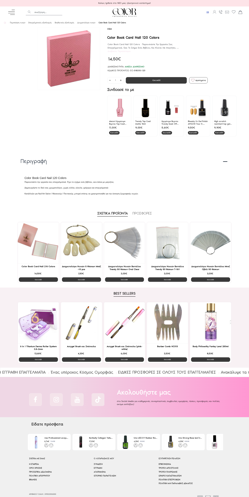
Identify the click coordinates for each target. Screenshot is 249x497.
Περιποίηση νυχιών (17, 23)
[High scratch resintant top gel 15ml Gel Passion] (224, 107)
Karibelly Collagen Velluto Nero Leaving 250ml (101, 438)
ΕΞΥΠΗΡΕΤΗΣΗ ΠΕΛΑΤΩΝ (169, 458)
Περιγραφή (33, 161)
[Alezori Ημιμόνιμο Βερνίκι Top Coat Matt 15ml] (119, 107)
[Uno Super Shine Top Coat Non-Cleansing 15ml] (215, 442)
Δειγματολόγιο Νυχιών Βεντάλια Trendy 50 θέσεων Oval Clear (124, 268)
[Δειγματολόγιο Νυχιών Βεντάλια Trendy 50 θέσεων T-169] (167, 242)
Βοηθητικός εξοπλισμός (64, 23)
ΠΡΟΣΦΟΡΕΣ (142, 213)
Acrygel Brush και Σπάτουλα (81, 346)
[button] (156, 80)
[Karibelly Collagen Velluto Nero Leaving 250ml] (81, 442)
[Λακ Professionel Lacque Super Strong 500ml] (36, 442)
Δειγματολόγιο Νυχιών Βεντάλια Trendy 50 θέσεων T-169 (167, 268)
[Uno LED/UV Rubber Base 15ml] (125, 442)
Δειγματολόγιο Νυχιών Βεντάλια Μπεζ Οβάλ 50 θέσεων (210, 268)
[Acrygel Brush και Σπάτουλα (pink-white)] (124, 322)
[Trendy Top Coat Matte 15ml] (145, 107)
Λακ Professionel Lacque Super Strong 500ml (56, 438)
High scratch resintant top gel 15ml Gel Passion (222, 122)
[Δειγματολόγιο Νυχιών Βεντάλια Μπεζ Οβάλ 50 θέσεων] (210, 242)
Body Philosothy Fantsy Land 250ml (211, 346)
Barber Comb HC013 (167, 346)
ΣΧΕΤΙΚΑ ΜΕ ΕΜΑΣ (37, 458)
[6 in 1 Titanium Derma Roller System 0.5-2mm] (38, 322)
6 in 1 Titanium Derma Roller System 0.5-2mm (38, 348)
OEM (109, 29)
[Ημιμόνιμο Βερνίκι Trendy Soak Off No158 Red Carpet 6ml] (171, 107)
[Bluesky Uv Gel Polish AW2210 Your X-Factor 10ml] (198, 107)
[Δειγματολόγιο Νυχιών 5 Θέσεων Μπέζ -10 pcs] (81, 242)
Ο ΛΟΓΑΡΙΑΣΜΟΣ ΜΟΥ (104, 458)
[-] (110, 80)
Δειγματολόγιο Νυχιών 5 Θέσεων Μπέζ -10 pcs (81, 268)
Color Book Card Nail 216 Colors (38, 266)
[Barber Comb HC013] (167, 322)
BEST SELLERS (124, 293)
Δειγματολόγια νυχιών (86, 23)
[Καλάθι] (240, 12)
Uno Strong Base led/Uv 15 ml (190, 438)
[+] (120, 80)
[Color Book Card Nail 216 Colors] (38, 242)
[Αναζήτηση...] (29, 12)
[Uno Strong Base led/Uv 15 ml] (170, 442)
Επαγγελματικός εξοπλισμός (40, 23)
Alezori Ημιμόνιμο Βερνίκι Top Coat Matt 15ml (117, 122)
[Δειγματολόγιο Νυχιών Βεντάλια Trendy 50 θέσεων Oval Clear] (124, 242)
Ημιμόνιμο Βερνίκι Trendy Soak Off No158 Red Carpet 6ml (170, 122)
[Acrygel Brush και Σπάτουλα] (81, 322)
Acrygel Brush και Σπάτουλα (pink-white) (124, 348)
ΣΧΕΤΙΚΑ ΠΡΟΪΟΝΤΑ (112, 213)
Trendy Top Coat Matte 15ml (143, 122)
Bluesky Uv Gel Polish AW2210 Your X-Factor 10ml (198, 122)
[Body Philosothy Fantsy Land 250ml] (210, 322)
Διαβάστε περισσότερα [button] (119, 51)
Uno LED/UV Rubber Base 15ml (146, 438)
